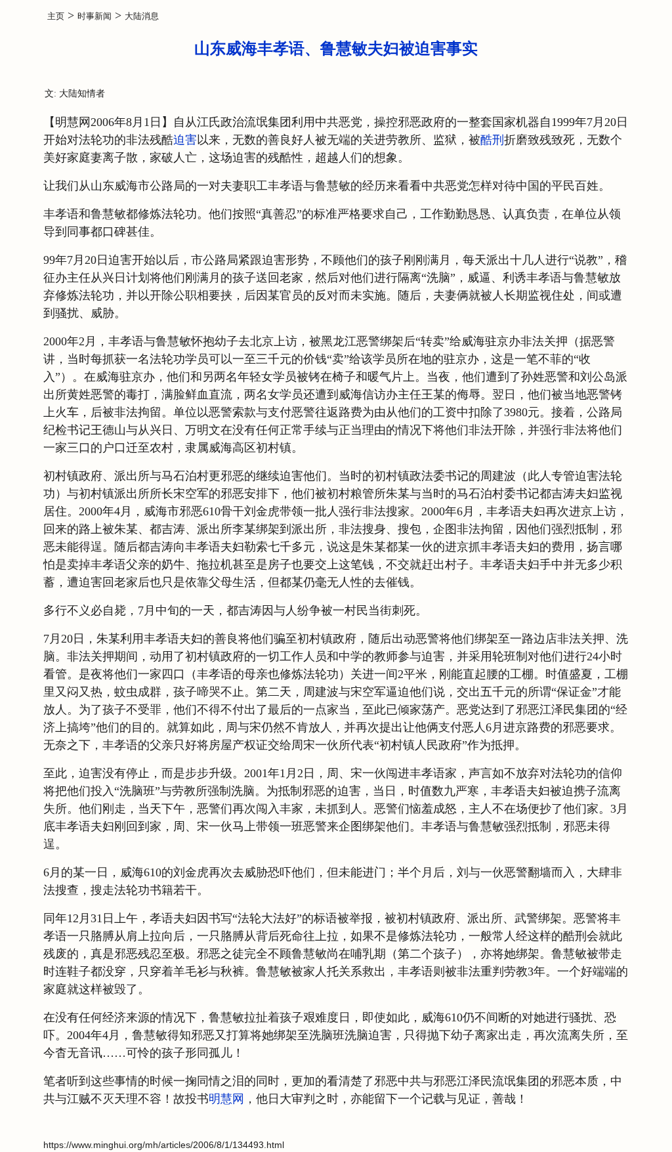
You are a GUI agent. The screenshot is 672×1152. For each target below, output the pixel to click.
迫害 (185, 139)
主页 (55, 16)
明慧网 (226, 1098)
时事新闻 (94, 16)
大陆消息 (142, 16)
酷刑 (492, 139)
